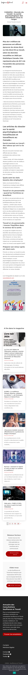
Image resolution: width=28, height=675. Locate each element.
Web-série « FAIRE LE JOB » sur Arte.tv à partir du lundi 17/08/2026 (13, 505)
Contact (5, 652)
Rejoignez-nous (15, 553)
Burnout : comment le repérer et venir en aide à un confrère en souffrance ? (13, 468)
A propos (6, 645)
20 (18, 523)
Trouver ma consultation (12, 634)
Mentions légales (8, 647)
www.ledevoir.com (8, 278)
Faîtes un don (15, 585)
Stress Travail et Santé (14, 22)
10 (15, 523)
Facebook (6, 654)
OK (14, 672)
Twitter (5, 656)
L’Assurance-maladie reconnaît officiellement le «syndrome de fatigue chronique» (14, 431)
